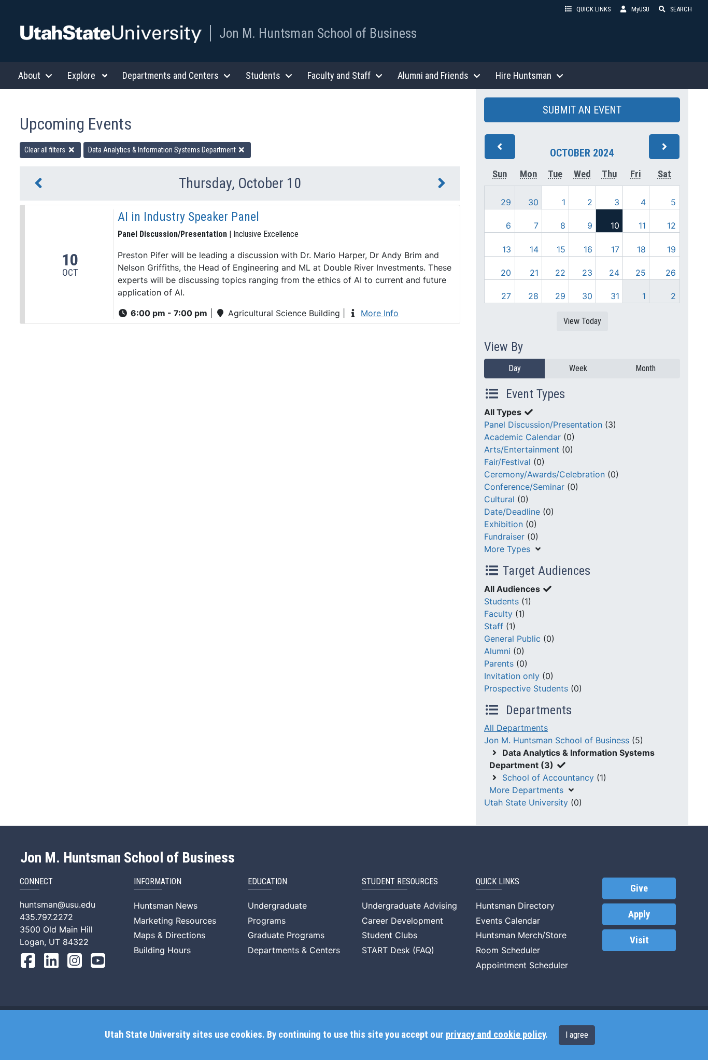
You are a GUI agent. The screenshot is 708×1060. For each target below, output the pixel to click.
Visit (639, 940)
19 (671, 249)
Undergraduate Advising (409, 905)
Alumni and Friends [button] (433, 75)
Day (514, 368)
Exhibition (503, 524)
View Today (582, 321)
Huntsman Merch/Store (521, 935)
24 (614, 272)
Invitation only (512, 676)
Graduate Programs (286, 935)
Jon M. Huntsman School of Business (318, 33)
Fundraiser (504, 536)
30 (533, 202)
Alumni (497, 651)
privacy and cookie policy (495, 1034)
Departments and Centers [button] (170, 75)
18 (641, 249)
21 (534, 272)
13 (506, 249)
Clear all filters (45, 150)
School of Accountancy (548, 777)
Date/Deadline (512, 511)
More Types (507, 549)
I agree (576, 1035)
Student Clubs (389, 935)
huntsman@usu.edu (57, 904)
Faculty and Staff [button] (339, 75)
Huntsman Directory (515, 905)
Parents (499, 663)
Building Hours (162, 950)
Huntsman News (165, 905)
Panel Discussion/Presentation (543, 424)
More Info (380, 313)
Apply (639, 914)
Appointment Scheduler (522, 965)
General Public (512, 638)
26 (670, 272)
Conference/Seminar (524, 487)
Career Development (402, 920)
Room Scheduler (508, 950)
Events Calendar (508, 920)
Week (578, 368)
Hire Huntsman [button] (523, 75)
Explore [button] (81, 75)
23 (587, 272)
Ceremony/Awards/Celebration (544, 474)
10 (615, 225)
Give (639, 888)
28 (533, 296)
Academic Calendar (522, 437)
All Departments (516, 728)
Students (501, 601)
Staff (493, 626)
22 (560, 272)
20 (506, 272)
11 (642, 225)
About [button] (29, 75)
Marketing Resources (175, 920)
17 (615, 249)
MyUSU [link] (640, 9)
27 (506, 296)
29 (506, 202)
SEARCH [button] (681, 9)
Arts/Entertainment (521, 449)
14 (534, 249)
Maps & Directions (169, 935)
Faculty (498, 614)
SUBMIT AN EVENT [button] (582, 110)
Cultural (499, 499)
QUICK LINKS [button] (593, 9)
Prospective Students (526, 688)
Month (645, 368)
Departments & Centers (294, 950)
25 (640, 272)
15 (561, 249)
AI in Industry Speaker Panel (188, 216)
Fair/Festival (507, 462)
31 (615, 296)
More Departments (526, 790)
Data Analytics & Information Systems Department (162, 150)
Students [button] (263, 75)
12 (671, 225)
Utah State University (526, 802)
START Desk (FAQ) (398, 950)
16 (588, 249)
